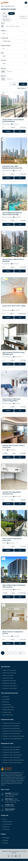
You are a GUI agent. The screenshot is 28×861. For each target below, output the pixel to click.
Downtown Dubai (7, 712)
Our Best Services (7, 824)
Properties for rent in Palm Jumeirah (11, 723)
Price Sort (3, 60)
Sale (4, 13)
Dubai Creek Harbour (8, 714)
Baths (2, 53)
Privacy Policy (6, 829)
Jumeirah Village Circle (8, 709)
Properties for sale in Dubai (9, 670)
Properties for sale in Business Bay (11, 752)
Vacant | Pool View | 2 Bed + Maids (13, 306)
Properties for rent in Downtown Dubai (12, 731)
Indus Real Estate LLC (16, 851)
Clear (23, 84)
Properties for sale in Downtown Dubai (12, 754)
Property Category (6, 45)
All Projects (5, 843)
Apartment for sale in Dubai (9, 680)
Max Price (3, 75)
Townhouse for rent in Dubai (10, 688)
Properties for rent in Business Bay (11, 728)
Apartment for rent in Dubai (9, 683)
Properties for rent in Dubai (9, 672)
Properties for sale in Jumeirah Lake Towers (13, 760)
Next (20, 653)
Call (20, 131)
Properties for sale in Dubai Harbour (11, 757)
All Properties (6, 837)
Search (3, 23)
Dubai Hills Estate (7, 704)
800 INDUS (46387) (10, 806)
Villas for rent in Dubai (8, 678)
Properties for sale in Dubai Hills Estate (12, 762)
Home (2, 6)
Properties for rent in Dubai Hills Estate (12, 738)
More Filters (22, 88)
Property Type (4, 38)
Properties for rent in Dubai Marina (11, 725)
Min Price (3, 68)
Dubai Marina (6, 696)
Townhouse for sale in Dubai (10, 685)
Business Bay (6, 702)
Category (3, 30)
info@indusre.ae (9, 810)
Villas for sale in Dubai (8, 675)
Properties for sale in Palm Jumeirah (11, 747)
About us (5, 819)
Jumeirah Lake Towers (8, 707)
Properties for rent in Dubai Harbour (11, 733)
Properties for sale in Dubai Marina (11, 749)
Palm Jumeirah (6, 699)
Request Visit (6, 826)
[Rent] (14, 104)
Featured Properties (7, 821)
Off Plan (5, 16)
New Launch (6, 20)
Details (8, 131)
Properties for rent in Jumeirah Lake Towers (13, 736)
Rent (11, 13)
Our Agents (5, 840)
